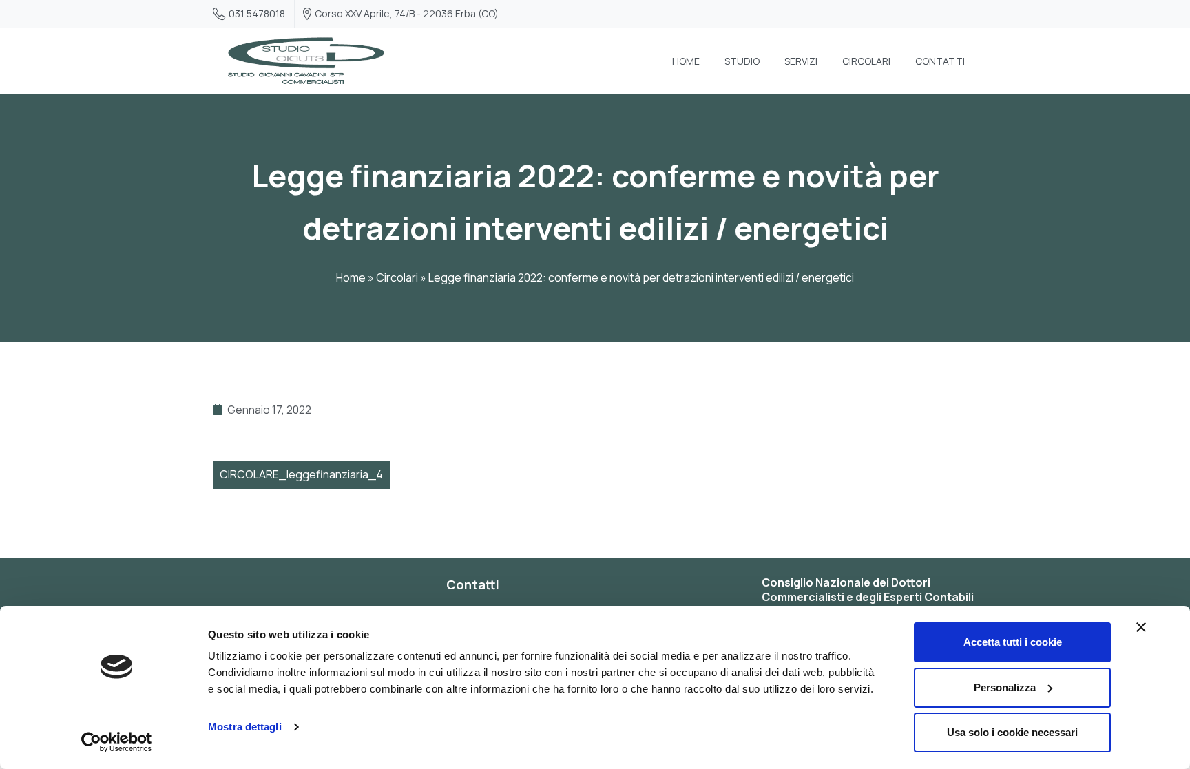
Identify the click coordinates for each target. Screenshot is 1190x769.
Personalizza (1005, 687)
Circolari (397, 277)
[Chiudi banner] (1141, 627)
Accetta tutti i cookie (1012, 642)
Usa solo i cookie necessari (1012, 732)
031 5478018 (257, 13)
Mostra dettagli (245, 727)
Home (351, 277)
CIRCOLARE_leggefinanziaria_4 (301, 474)
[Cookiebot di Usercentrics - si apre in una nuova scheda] (116, 742)
